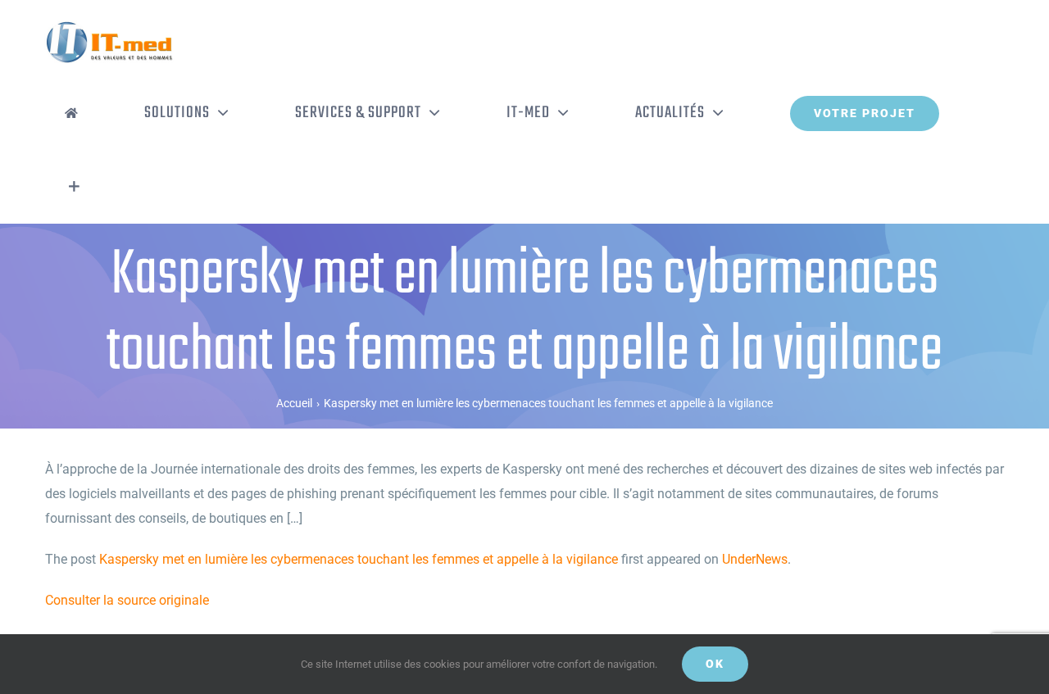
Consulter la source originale (127, 600)
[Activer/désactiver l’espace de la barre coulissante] (74, 187)
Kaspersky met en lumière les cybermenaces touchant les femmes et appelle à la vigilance (358, 559)
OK (715, 663)
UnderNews (755, 559)
